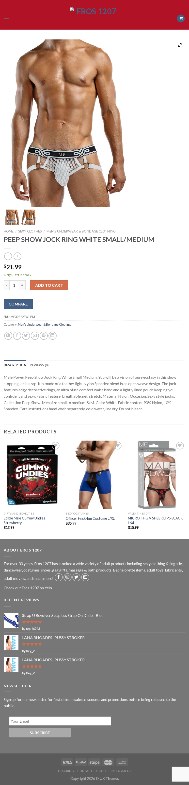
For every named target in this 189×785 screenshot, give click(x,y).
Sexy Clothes (30, 231)
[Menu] (7, 18)
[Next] (185, 489)
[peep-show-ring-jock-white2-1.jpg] (28, 217)
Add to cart (49, 285)
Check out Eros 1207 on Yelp (28, 587)
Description (15, 365)
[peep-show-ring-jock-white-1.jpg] (11, 217)
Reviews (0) (39, 365)
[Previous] (4, 489)
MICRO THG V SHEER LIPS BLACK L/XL (155, 520)
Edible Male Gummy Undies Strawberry (24, 520)
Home (9, 231)
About (101, 771)
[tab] (15, 365)
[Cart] (181, 19)
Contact (85, 771)
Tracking (66, 771)
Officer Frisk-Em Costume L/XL (90, 518)
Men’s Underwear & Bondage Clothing (81, 231)
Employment (120, 771)
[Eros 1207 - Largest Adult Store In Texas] (94, 18)
